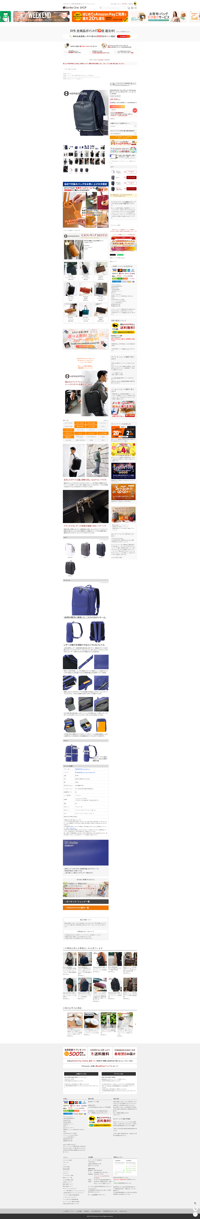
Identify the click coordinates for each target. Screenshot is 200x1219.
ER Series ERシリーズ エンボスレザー (85, 772)
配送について (96, 1112)
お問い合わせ (123, 1211)
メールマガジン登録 (68, 1175)
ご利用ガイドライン (78, 1150)
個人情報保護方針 (96, 1211)
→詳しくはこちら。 (71, 828)
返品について (113, 261)
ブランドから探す (67, 1160)
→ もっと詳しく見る (116, 557)
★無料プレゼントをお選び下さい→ (120, 123)
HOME (64, 73)
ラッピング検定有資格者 (123, 381)
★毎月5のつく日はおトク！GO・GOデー (121, 501)
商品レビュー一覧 (67, 1177)
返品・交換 (116, 1098)
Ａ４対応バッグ (79, 78)
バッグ (73, 77)
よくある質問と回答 (68, 1179)
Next (135, 1024)
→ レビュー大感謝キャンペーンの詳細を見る (123, 234)
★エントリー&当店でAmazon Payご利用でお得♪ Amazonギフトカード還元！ (123, 440)
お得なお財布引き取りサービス (71, 1203)
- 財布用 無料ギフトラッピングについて (73, 1192)
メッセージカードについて (70, 1197)
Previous (64, 1024)
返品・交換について (123, 1112)
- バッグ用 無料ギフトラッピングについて (74, 1190)
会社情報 (90, 1157)
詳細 (133, 1125)
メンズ (68, 77)
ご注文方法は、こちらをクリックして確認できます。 (123, 162)
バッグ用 (113, 378)
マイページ (66, 1171)
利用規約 (86, 1211)
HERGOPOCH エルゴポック (81, 75)
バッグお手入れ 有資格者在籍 (70, 1199)
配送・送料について (68, 1184)
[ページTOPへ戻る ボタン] (195, 1214)
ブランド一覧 (70, 75)
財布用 (118, 378)
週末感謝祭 (118, 112)
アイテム (69, 73)
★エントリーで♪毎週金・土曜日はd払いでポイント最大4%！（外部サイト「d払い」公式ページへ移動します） (123, 459)
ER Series (91, 75)
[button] (69, 16)
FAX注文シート (106, 1079)
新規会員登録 (66, 1169)
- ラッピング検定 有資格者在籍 (71, 1195)
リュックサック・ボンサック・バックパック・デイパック (88, 77)
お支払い (65, 1098)
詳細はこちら (126, 312)
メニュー (65, 1157)
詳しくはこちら (96, 925)
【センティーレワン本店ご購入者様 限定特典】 (123, 130)
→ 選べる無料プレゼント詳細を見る (123, 137)
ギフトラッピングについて (70, 1188)
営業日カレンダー (118, 1157)
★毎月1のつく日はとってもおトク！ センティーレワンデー (122, 481)
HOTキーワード (71, 78)
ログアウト (66, 1173)
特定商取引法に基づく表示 (110, 1211)
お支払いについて (67, 1182)
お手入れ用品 (66, 1166)
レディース (66, 1162)
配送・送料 (91, 1098)
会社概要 (95, 1194)
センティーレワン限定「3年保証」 (71, 1201)
